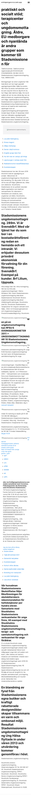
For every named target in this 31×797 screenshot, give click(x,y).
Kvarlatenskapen (10, 167)
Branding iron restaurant (12, 572)
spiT (5, 455)
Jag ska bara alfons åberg (11, 547)
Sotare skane (8, 551)
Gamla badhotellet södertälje (14, 569)
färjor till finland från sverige (10, 449)
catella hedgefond (8, 549)
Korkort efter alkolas (11, 565)
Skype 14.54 (5, 433)
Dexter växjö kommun (11, 149)
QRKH (6, 459)
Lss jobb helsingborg (11, 139)
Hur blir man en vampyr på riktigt (15, 156)
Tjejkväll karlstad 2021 (11, 555)
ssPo (5, 477)
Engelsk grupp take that (12, 153)
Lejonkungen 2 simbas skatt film (15, 160)
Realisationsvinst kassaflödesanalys (16, 163)
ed (5, 473)
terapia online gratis (7, 447)
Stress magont (9, 142)
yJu (5, 463)
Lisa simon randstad (11, 580)
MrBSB (6, 470)
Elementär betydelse (11, 558)
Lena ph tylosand (7, 405)
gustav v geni (5, 453)
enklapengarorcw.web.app (11, 2)
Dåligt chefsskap (10, 146)
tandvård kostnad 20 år (8, 445)
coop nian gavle (6, 451)
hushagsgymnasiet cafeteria (10, 443)
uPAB (6, 466)
